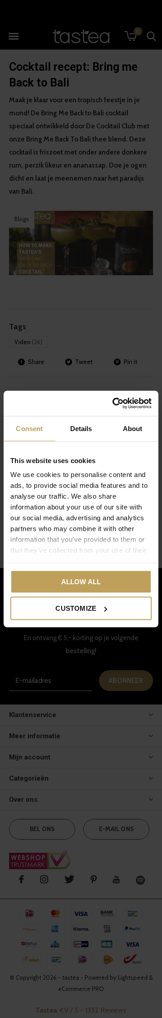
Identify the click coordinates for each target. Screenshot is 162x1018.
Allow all (81, 581)
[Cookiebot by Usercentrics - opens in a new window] (114, 403)
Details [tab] (81, 428)
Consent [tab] (29, 428)
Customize (75, 608)
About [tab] (133, 428)
